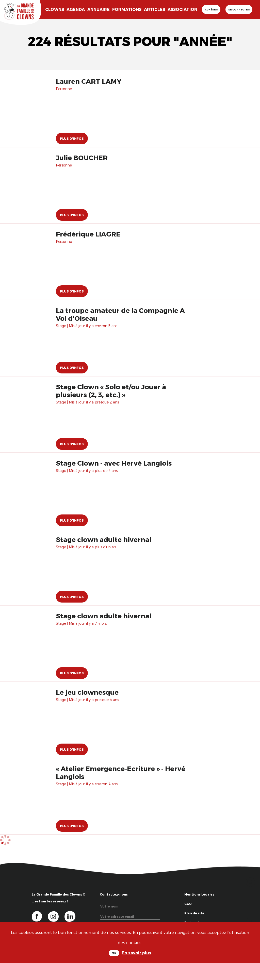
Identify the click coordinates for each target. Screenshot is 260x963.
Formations (126, 9)
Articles (154, 9)
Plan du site (194, 913)
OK (114, 953)
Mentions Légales (199, 894)
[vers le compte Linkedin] (72, 916)
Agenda (76, 9)
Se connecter (239, 9)
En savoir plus (136, 952)
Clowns (54, 9)
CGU (188, 903)
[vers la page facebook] (40, 916)
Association (182, 9)
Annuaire (98, 9)
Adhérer (211, 9)
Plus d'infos (72, 138)
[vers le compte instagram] (56, 916)
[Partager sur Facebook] (250, 921)
